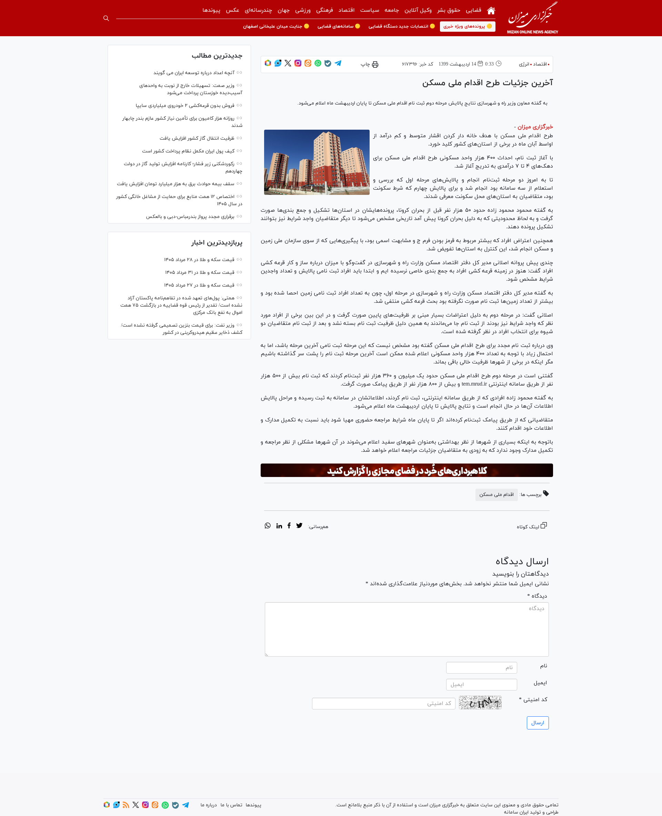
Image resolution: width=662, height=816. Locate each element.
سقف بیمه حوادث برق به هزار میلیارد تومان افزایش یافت (175, 184)
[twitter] (299, 526)
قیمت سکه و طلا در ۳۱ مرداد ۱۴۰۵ (199, 272)
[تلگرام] (337, 65)
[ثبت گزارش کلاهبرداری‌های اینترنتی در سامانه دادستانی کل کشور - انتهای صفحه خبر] (407, 470)
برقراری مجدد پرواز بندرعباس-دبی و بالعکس (190, 216)
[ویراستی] (277, 65)
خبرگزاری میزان (535, 127)
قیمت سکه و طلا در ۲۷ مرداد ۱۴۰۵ (199, 285)
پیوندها (211, 10)
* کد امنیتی (533, 700)
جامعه (392, 10)
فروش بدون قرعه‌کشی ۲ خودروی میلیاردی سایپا (185, 105)
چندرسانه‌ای (258, 10)
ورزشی (303, 10)
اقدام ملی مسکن (520, 136)
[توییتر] (287, 65)
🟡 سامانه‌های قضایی (339, 26)
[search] (106, 18)
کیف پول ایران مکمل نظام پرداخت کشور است (188, 151)
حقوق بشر (448, 10)
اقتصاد (347, 10)
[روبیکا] (267, 65)
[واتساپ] (317, 65)
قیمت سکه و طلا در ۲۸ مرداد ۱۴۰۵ (199, 260)
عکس (232, 10)
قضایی (473, 10)
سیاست (369, 10)
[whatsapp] (268, 527)
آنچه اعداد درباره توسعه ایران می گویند (193, 73)
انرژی (524, 64)
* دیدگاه (537, 596)
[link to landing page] (533, 18)
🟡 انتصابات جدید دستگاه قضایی (402, 26)
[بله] (327, 65)
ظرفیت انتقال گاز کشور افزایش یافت (197, 138)
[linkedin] (279, 527)
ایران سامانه (516, 812)
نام (543, 666)
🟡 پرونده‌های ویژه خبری (467, 26)
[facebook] (289, 527)
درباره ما (208, 805)
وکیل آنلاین (418, 10)
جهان (284, 10)
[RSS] (126, 807)
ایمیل (540, 683)
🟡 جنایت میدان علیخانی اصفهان (276, 26)
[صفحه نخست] (491, 10)
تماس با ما (231, 805)
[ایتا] (307, 65)
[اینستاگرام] (297, 65)
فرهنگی (324, 10)
